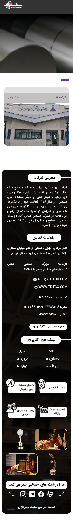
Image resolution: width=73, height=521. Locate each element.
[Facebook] (41, 494)
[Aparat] (50, 494)
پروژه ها (22, 359)
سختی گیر (15, 192)
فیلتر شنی (43, 197)
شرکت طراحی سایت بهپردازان (36, 507)
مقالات (52, 351)
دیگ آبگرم (31, 192)
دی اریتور (61, 197)
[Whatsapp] (32, 494)
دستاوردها (52, 359)
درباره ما (22, 366)
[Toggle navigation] (64, 7)
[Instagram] (23, 494)
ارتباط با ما (52, 366)
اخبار (22, 351)
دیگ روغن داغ (50, 192)
